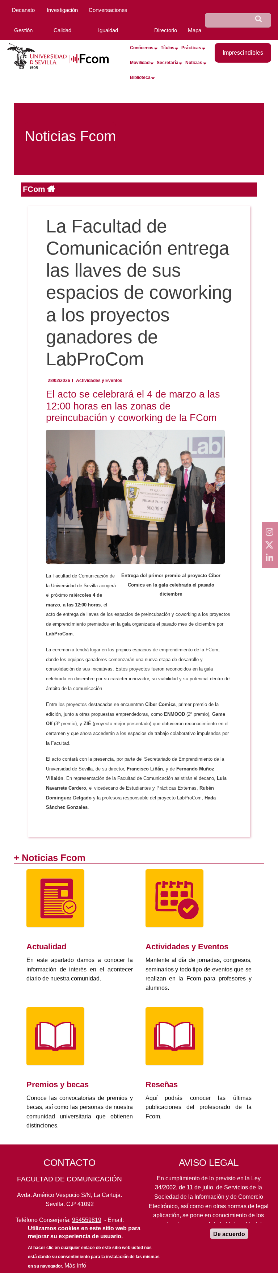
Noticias (193, 62)
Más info (75, 1266)
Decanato (23, 10)
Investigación (62, 10)
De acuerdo (229, 1234)
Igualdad (108, 30)
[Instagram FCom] (270, 532)
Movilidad (139, 62)
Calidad (62, 30)
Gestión (23, 30)
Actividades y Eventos (99, 380)
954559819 (86, 1220)
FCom (35, 189)
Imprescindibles (243, 53)
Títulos (167, 48)
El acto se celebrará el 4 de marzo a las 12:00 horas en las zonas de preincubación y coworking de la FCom (133, 405)
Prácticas (191, 48)
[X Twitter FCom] (270, 545)
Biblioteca (140, 77)
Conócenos (141, 48)
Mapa (194, 30)
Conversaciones (108, 10)
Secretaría (167, 62)
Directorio (165, 30)
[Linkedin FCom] (270, 558)
